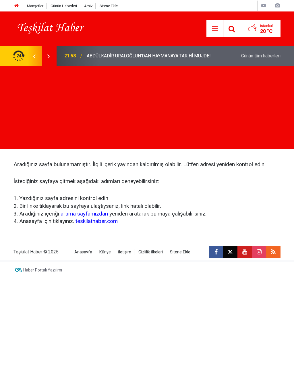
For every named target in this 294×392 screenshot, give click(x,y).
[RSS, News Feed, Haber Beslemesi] (273, 252)
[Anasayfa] (16, 6)
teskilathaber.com (97, 221)
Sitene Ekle (109, 6)
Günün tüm (261, 56)
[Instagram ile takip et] (259, 252)
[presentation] (34, 56)
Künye (105, 252)
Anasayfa (83, 252)
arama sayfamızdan (84, 213)
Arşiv (88, 6)
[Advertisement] (147, 109)
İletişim (124, 252)
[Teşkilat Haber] (49, 28)
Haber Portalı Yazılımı (42, 270)
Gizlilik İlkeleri (150, 252)
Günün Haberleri (64, 6)
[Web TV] (263, 5)
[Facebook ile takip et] (216, 252)
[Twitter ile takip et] (230, 252)
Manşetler (35, 6)
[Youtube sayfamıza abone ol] (244, 252)
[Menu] (215, 29)
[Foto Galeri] (277, 5)
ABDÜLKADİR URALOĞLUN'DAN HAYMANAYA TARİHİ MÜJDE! (149, 56)
